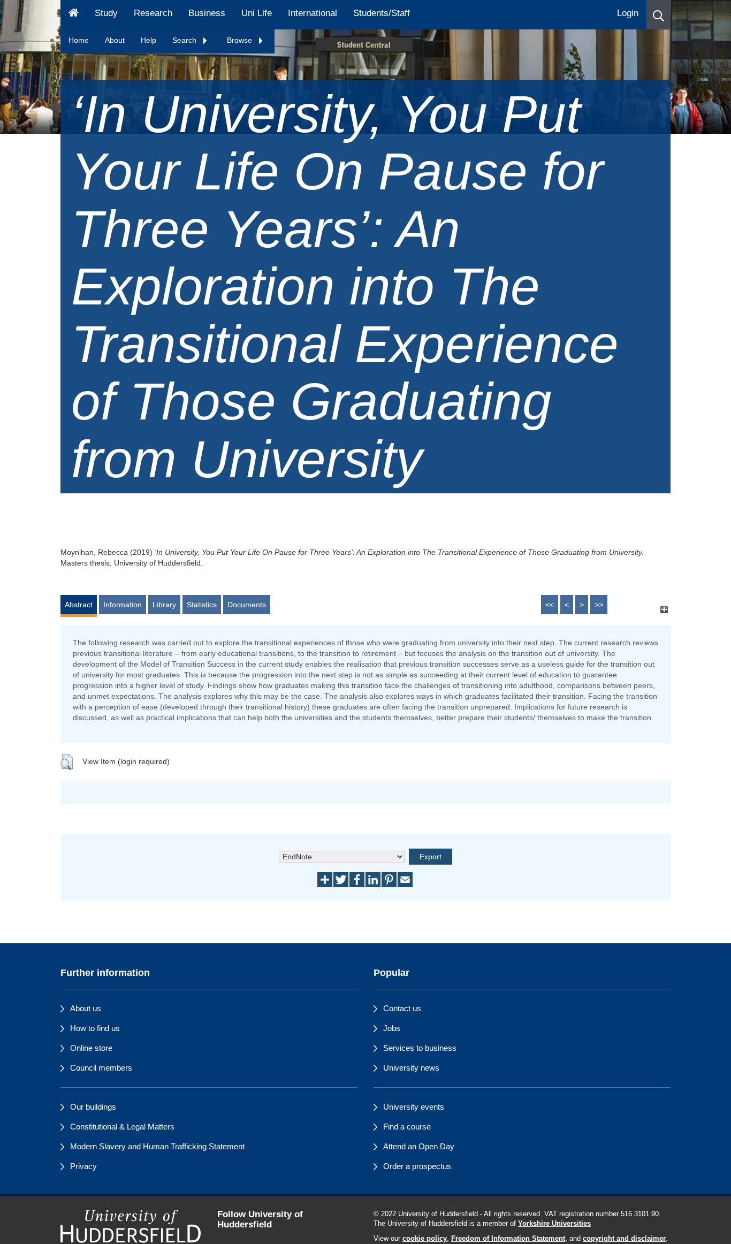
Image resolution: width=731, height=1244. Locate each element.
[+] (664, 610)
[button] (658, 14)
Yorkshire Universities (554, 1223)
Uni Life (256, 13)
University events (413, 1106)
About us (85, 1008)
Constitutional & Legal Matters (122, 1126)
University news (411, 1067)
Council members (101, 1067)
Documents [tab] (246, 604)
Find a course (407, 1126)
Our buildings (93, 1106)
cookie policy (424, 1238)
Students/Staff (381, 13)
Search (185, 40)
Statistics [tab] (202, 604)
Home (78, 40)
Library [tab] (164, 604)
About (115, 40)
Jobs (391, 1028)
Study (106, 13)
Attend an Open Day (418, 1146)
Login (627, 13)
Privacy (83, 1166)
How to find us (95, 1028)
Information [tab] (122, 604)
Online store (91, 1047)
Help (148, 40)
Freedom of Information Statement (508, 1238)
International (312, 13)
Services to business (419, 1047)
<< (549, 604)
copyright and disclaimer (624, 1238)
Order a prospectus (417, 1166)
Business (206, 13)
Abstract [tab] (79, 604)
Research (153, 13)
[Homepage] (73, 14)
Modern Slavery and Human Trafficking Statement (157, 1146)
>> (599, 604)
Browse (240, 40)
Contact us (402, 1008)
